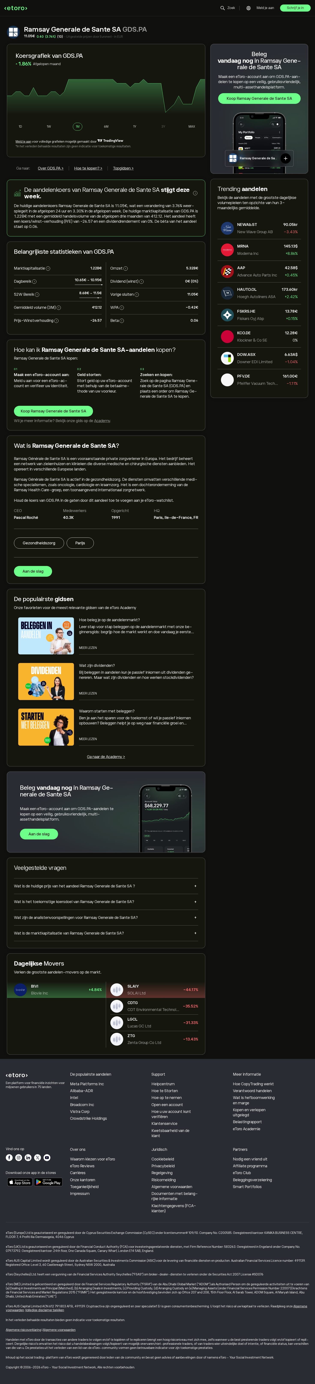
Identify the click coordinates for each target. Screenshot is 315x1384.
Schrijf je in (295, 8)
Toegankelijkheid (84, 1187)
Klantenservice (164, 1123)
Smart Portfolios (247, 1187)
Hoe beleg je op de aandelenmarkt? (109, 620)
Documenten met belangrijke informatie (175, 1196)
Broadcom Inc (82, 1105)
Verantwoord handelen (252, 1091)
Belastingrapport (247, 1122)
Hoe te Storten (165, 1091)
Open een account (167, 1105)
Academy (102, 421)
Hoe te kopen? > (88, 168)
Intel (74, 1098)
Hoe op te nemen (167, 1098)
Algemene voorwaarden (172, 1187)
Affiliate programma (250, 1166)
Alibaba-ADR (81, 1091)
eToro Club (242, 1173)
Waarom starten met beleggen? (107, 711)
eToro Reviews (82, 1166)
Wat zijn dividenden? (97, 665)
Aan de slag (33, 571)
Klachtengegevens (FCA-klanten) (174, 1208)
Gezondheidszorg (39, 543)
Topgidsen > (123, 168)
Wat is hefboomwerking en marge (254, 1100)
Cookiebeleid (163, 1159)
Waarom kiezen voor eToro (92, 1159)
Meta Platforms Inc (87, 1084)
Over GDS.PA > (51, 168)
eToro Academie (246, 1129)
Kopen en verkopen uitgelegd (249, 1112)
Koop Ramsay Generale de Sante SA (259, 98)
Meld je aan (265, 8)
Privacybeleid (163, 1166)
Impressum (80, 1193)
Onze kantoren (82, 1180)
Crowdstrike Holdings (88, 1118)
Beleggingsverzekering (252, 1180)
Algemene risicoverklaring (23, 1330)
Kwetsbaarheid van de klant (170, 1133)
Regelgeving (162, 1173)
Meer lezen (88, 647)
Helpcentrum (163, 1084)
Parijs (80, 543)
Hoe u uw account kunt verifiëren (171, 1114)
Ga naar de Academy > (106, 757)
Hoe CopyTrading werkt (253, 1084)
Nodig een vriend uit (250, 1159)
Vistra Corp (80, 1111)
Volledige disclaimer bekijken (44, 1310)
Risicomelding (164, 1180)
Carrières (78, 1173)
